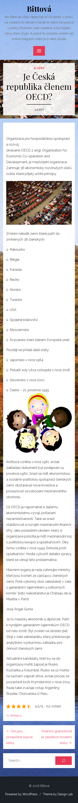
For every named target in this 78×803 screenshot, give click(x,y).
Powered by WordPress (21, 794)
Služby (39, 68)
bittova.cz (15, 715)
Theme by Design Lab (58, 794)
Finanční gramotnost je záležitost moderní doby (56, 737)
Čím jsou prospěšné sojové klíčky (19, 737)
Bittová (39, 9)
